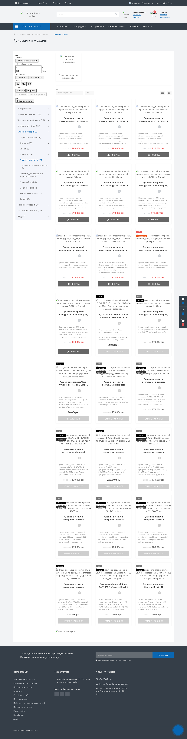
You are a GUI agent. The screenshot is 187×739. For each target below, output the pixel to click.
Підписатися (163, 655)
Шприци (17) (26, 143)
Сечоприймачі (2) (28, 182)
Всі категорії (25, 34)
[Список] (162, 93)
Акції (15, 719)
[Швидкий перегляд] (88, 111)
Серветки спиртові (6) (30, 137)
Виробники (18, 715)
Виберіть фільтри (37, 94)
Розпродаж (79, 26)
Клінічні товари (41, 34)
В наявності (73, 418)
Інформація (96, 26)
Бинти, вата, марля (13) (31, 193)
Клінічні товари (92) (28, 131)
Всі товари (62, 26)
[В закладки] (87, 103)
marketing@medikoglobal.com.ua (112, 684)
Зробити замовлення (165, 15)
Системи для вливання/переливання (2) (31, 175)
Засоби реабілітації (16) (30, 210)
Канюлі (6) (25, 199)
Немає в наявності (113, 351)
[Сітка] (169, 93)
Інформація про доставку (25, 683)
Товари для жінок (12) (29, 126)
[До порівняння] (88, 107)
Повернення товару (22, 687)
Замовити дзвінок (137, 16)
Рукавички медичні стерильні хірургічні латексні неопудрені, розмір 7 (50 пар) (113, 121)
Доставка (56, 3)
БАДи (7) (22, 216)
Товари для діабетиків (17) (31, 120)
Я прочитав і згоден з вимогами (114, 660)
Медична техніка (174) (29, 114)
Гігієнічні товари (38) (28, 204)
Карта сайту (19, 711)
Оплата (68, 3)
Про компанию (20, 699)
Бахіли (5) (24, 148)
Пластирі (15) (26, 154)
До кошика (73, 155)
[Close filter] (16, 55)
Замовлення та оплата (24, 679)
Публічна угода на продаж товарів (29, 703)
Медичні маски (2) (28, 187)
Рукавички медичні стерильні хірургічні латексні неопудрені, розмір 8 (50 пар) (73, 185)
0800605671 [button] (102, 679)
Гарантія (111, 660)
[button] (23, 3)
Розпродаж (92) (25, 108)
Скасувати (21, 94)
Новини (132, 26)
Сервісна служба (116, 26)
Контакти (147, 26)
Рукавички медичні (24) (31, 160)
